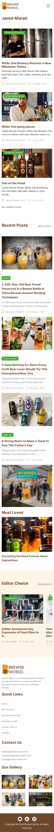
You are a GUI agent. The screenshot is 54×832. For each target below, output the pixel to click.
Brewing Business (14, 32)
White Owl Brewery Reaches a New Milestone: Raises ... (26, 65)
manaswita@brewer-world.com (16, 755)
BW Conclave (8, 709)
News (6, 278)
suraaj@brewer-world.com (14, 759)
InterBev (6, 733)
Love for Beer (10, 358)
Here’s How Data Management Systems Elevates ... (17, 632)
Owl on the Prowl (13, 183)
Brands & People (13, 152)
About (4, 703)
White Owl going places (18, 126)
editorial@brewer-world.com (15, 751)
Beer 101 (7, 434)
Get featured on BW (11, 715)
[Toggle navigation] (48, 6)
